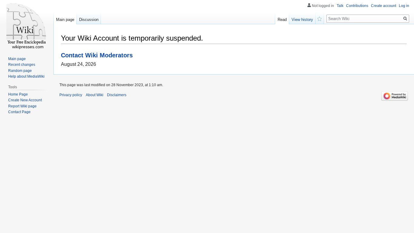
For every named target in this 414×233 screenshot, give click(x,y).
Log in (404, 6)
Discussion (88, 19)
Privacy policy (70, 95)
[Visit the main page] (26, 24)
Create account (383, 6)
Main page (65, 19)
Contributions (357, 6)
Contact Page (19, 112)
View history (302, 19)
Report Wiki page (22, 106)
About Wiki (94, 95)
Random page (20, 71)
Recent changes (21, 64)
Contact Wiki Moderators (97, 55)
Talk (340, 6)
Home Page (18, 94)
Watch (320, 18)
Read (282, 19)
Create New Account (25, 100)
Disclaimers (116, 95)
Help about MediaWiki (26, 76)
